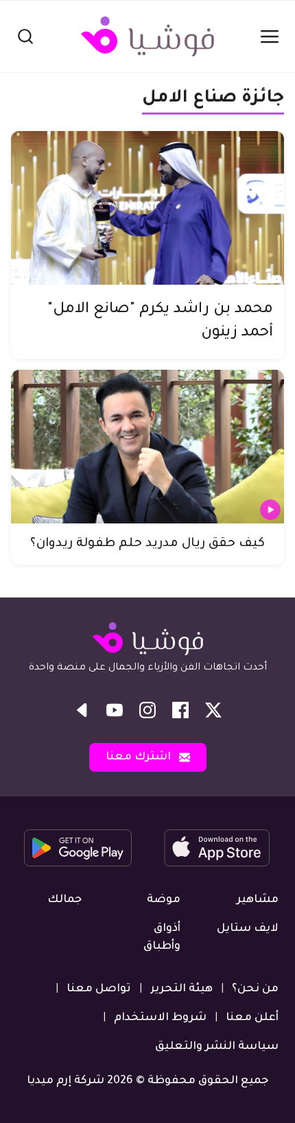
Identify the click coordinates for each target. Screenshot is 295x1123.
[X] (213, 710)
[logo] (147, 36)
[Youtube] (114, 710)
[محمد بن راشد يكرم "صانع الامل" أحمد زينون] (147, 208)
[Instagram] (147, 710)
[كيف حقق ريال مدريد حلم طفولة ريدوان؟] (147, 446)
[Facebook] (180, 710)
